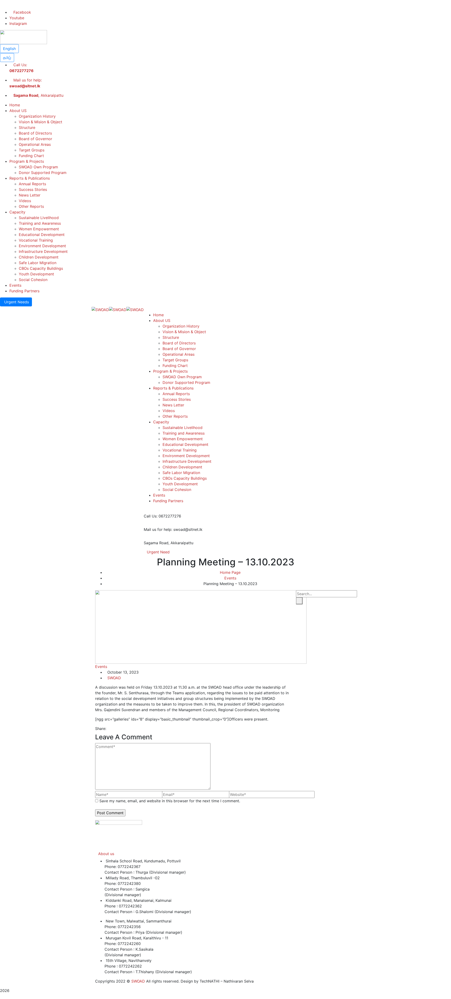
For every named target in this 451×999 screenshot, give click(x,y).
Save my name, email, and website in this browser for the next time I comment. (169, 800)
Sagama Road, (156, 542)
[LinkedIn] (120, 728)
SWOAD (114, 677)
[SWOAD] (100, 309)
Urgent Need (158, 552)
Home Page (230, 572)
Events (230, 578)
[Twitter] (112, 728)
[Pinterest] (116, 728)
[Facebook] (108, 728)
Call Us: (150, 516)
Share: (100, 728)
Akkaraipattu (38, 95)
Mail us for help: (158, 529)
